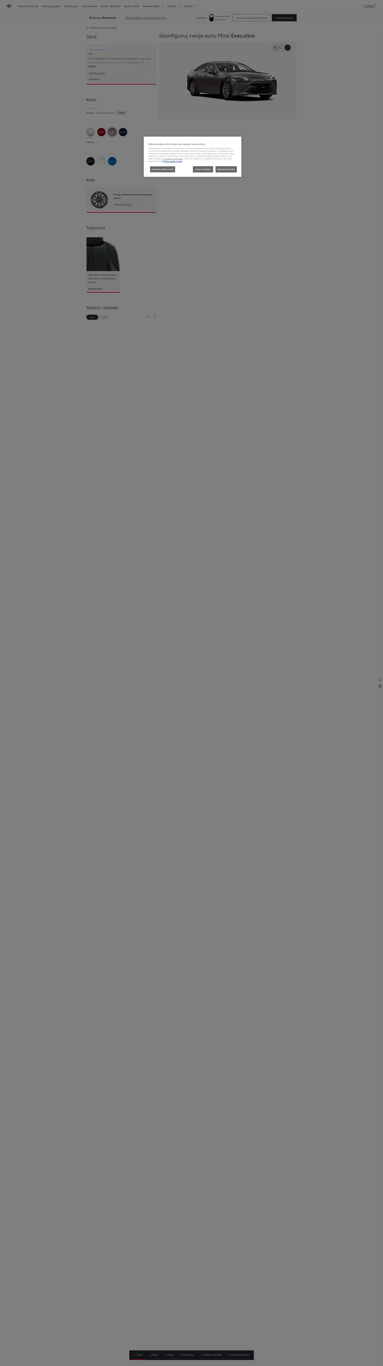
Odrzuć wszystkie (203, 169)
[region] (192, 157)
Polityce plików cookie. (173, 161)
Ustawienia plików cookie (163, 169)
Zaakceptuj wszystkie (226, 169)
